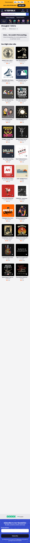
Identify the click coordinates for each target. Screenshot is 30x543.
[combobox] (13, 14)
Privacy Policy (18, 539)
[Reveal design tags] (12, 57)
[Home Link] (9, 10)
